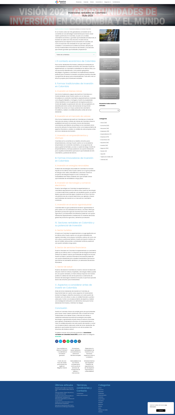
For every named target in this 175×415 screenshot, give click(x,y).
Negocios (107, 2)
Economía (98, 2)
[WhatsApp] (68, 341)
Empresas (103, 137)
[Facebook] (56, 341)
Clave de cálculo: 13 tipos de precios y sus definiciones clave (64, 393)
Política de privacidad (82, 395)
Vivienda (86, 2)
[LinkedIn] (71, 341)
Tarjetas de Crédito (105, 157)
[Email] (79, 341)
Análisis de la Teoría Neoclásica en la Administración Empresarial (64, 402)
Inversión (102, 145)
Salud (101, 154)
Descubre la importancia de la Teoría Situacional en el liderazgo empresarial (64, 406)
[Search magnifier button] (118, 110)
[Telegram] (75, 341)
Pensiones (78, 2)
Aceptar (161, 410)
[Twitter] (60, 341)
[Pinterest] (64, 341)
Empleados (103, 131)
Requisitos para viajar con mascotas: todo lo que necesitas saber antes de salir (64, 389)
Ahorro (92, 2)
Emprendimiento (104, 134)
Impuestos (103, 142)
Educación (103, 128)
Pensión (102, 151)
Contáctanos (116, 2)
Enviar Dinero (103, 140)
